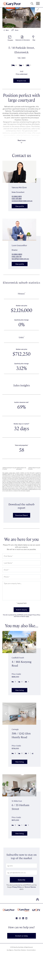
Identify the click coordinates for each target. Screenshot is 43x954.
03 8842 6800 (17, 254)
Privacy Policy (16, 887)
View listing (19, 690)
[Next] (36, 17)
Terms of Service (30, 887)
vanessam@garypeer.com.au (22, 201)
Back (7, 30)
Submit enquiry (21, 610)
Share (16, 30)
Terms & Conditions (31, 950)
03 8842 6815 (17, 196)
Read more (21, 140)
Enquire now (21, 81)
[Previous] (6, 17)
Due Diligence (10, 950)
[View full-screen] (38, 9)
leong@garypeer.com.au (20, 259)
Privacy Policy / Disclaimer (20, 950)
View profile (19, 206)
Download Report (21, 515)
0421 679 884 (17, 198)
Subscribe (21, 880)
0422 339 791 (17, 256)
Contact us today (21, 936)
